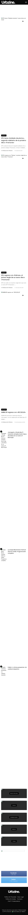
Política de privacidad (10, 897)
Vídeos (4, 135)
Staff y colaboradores (14, 901)
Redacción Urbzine (7, 150)
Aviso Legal (20, 897)
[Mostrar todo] (14, 793)
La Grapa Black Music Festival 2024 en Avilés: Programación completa (17, 551)
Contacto (19, 899)
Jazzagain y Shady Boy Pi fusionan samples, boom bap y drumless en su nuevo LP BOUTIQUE (17, 434)
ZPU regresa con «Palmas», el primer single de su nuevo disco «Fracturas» (13, 277)
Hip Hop (4, 409)
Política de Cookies (11, 899)
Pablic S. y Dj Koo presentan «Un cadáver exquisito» (17, 668)
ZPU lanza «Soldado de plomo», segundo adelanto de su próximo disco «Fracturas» (13, 140)
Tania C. (24, 911)
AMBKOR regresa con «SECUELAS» (13, 412)
